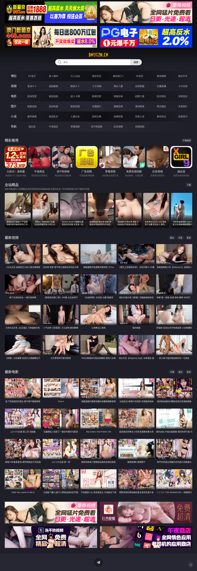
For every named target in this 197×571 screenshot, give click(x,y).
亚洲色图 (53, 106)
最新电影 (12, 371)
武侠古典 (96, 116)
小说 (14, 116)
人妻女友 (75, 116)
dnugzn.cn (98, 55)
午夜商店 (53, 126)
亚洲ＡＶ (32, 86)
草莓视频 (75, 126)
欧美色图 (75, 106)
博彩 (14, 76)
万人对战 (75, 76)
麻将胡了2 (118, 76)
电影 (14, 96)
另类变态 (182, 96)
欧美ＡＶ (75, 86)
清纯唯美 (139, 106)
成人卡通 (75, 96)
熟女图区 (161, 106)
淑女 (180, 372)
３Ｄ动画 (96, 86)
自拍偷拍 (53, 86)
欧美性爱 (96, 96)
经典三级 (139, 96)
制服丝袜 (118, 96)
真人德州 (53, 76)
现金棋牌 (161, 76)
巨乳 (180, 237)
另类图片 (182, 106)
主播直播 (161, 86)
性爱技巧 (182, 116)
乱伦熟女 (161, 96)
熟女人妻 (118, 86)
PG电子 (32, 76)
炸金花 (139, 76)
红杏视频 (118, 126)
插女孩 (32, 126)
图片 (14, 106)
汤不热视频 (96, 126)
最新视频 (12, 237)
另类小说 (139, 116)
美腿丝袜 (118, 106)
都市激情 (32, 116)
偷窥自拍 (32, 106)
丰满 (172, 372)
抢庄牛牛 (182, 76)
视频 (14, 86)
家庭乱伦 (53, 116)
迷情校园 (118, 116)
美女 (172, 237)
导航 (14, 126)
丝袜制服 (139, 86)
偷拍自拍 (53, 96)
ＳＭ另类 (182, 86)
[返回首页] (190, 564)
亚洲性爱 (32, 96)
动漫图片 (96, 106)
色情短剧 (139, 126)
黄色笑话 (161, 116)
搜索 (136, 62)
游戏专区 (96, 76)
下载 (189, 184)
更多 (189, 237)
